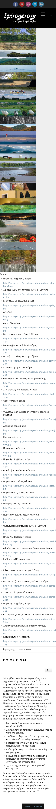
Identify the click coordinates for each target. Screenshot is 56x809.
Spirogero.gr (9, 649)
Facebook (15, 4)
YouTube (21, 4)
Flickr (28, 4)
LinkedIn (41, 4)
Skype (34, 4)
